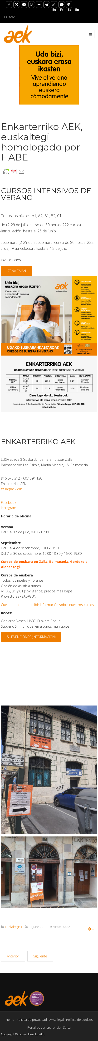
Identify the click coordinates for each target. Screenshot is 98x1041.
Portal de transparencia (44, 1027)
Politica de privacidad (32, 1019)
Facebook (8, 502)
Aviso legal (56, 1019)
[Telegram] (46, 4)
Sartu (67, 1027)
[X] (16, 4)
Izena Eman (16, 271)
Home (10, 1019)
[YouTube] (24, 4)
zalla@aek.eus (12, 489)
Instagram (8, 507)
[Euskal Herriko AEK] (18, 34)
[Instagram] (31, 4)
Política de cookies (79, 1019)
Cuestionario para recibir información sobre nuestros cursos (47, 604)
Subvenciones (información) (31, 637)
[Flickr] (39, 4)
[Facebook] (9, 4)
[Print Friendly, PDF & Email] (14, 171)
